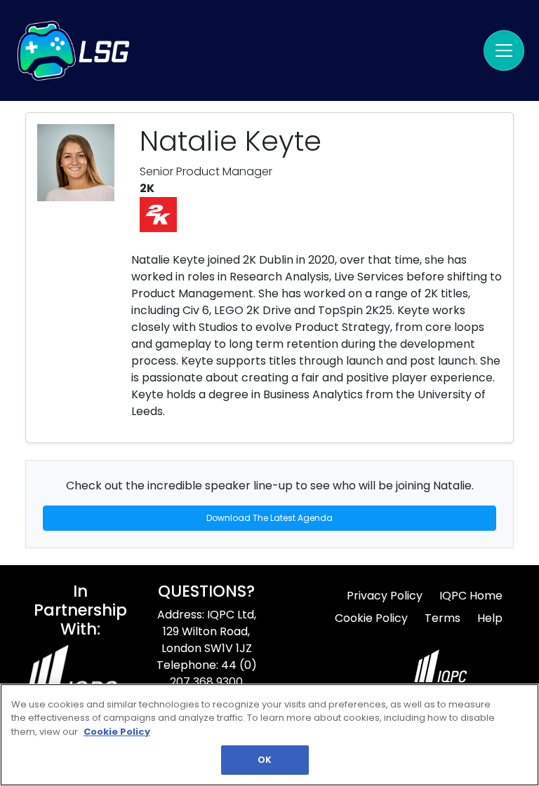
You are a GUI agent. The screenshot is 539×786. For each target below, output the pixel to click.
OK (265, 759)
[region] (269, 735)
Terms (442, 618)
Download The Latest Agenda (269, 518)
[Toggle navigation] (504, 50)
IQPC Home (471, 596)
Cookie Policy (371, 618)
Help (490, 618)
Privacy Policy (384, 596)
